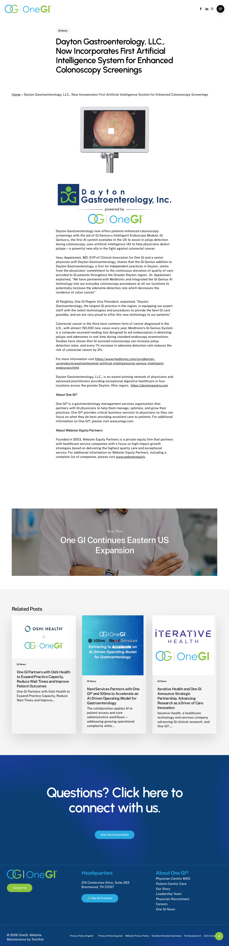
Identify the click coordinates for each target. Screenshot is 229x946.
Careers (162, 904)
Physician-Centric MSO (173, 878)
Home (16, 94)
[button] (220, 9)
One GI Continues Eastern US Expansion (114, 542)
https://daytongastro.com (149, 385)
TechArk (38, 939)
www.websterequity (130, 457)
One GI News (165, 909)
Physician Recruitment (172, 899)
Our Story (163, 889)
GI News (62, 30)
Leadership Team (168, 894)
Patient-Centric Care (171, 884)
